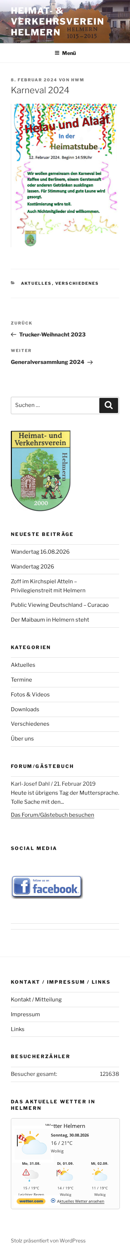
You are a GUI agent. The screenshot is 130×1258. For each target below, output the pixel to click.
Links (18, 1029)
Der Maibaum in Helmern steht (50, 620)
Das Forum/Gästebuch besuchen (52, 815)
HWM (77, 79)
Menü (69, 53)
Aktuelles (36, 283)
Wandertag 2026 (32, 566)
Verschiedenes (77, 283)
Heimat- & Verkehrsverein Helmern (57, 21)
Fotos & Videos (30, 694)
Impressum (25, 1014)
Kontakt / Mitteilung (36, 999)
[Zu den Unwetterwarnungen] (33, 1158)
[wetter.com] (31, 1202)
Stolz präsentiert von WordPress (48, 1240)
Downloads (25, 709)
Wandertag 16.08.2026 (40, 552)
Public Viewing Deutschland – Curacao (60, 605)
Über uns (22, 738)
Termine (21, 680)
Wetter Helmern (65, 1125)
